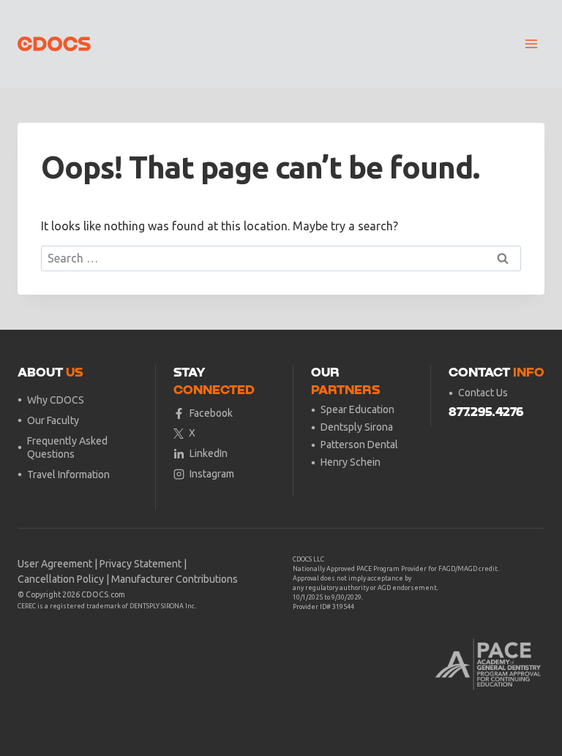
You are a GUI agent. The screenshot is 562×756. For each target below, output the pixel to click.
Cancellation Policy (61, 579)
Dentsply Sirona (357, 427)
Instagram (212, 474)
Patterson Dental (359, 444)
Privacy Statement (140, 564)
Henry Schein (351, 462)
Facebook (211, 413)
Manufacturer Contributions (174, 579)
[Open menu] (530, 43)
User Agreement (55, 564)
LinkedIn (209, 453)
